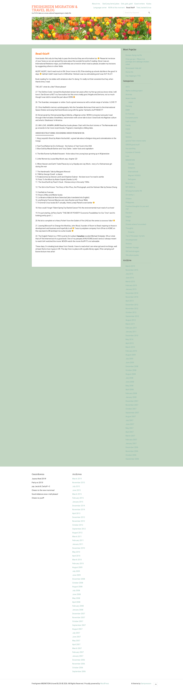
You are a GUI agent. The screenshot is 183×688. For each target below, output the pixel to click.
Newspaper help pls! (133, 68)
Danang (129, 106)
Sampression (146, 684)
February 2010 (131, 351)
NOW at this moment (116, 8)
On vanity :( (130, 195)
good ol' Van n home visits (136, 141)
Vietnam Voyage (132, 247)
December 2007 (132, 401)
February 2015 (131, 285)
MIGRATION (130, 160)
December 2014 (132, 293)
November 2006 (132, 451)
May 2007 (129, 428)
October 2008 (131, 370)
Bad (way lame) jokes (111, 4)
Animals (129, 95)
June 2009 (130, 363)
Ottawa (128, 199)
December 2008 (132, 366)
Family (128, 125)
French (128, 133)
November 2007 (132, 405)
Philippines (130, 202)
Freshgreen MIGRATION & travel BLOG (54, 8)
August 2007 (131, 417)
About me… (96, 4)
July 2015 (129, 274)
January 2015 (131, 289)
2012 (128, 87)
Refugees (132, 179)
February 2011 (131, 328)
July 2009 (129, 359)
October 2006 (131, 455)
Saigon (128, 217)
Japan (130, 102)
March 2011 (130, 324)
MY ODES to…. (131, 187)
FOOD (128, 129)
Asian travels (131, 98)
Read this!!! (130, 8)
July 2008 (129, 378)
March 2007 (130, 436)
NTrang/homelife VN (134, 191)
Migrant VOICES (134, 175)
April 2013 (130, 301)
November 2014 (132, 297)
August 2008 (131, 374)
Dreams (131, 232)
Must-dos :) (130, 183)
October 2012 (131, 312)
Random (129, 213)
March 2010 (130, 347)
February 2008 (131, 393)
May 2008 (129, 386)
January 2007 (131, 443)
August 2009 (131, 355)
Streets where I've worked (136, 224)
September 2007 (132, 413)
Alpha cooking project (134, 91)
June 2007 (130, 424)
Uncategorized (131, 240)
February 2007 (131, 440)
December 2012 (132, 305)
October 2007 (131, 409)
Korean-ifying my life (134, 55)
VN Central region (132, 251)
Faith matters (131, 122)
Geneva (129, 137)
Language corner (100, 8)
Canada (131, 164)
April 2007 (130, 432)
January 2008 (131, 397)
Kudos (148, 4)
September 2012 (132, 316)
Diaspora (131, 168)
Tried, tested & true (143, 8)
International (133, 172)
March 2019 (130, 266)
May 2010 (129, 339)
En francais (130, 114)
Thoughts (129, 228)
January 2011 (131, 332)
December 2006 (132, 447)
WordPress (104, 684)
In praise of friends (133, 152)
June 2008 (130, 382)
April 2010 (130, 343)
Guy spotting (130, 148)
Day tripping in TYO (133, 76)
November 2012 (132, 309)
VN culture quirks (132, 255)
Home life (129, 72)
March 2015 (130, 282)
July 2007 (129, 420)
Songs (128, 220)
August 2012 (131, 320)
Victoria (129, 244)
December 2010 (132, 336)
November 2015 (132, 270)
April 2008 (130, 390)
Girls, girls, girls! (127, 4)
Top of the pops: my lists (135, 236)
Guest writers (139, 4)
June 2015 (130, 278)
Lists (127, 156)
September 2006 (132, 459)
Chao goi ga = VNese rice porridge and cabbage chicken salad (137, 61)
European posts (132, 118)
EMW (128, 110)
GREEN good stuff (133, 145)
